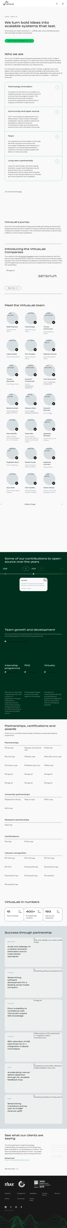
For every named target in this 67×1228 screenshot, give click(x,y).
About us (57, 1193)
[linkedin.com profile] (5, 1207)
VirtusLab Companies (25, 256)
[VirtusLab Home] (8, 3)
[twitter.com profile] (11, 1207)
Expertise (7, 1193)
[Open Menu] (62, 3)
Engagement (21, 1193)
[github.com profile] (16, 1207)
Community (21, 1198)
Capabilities (33, 1193)
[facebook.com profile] (21, 1207)
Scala (50, 413)
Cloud (13, 411)
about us (14, 16)
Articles (7, 1198)
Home (7, 16)
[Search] (57, 4)
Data (7, 413)
